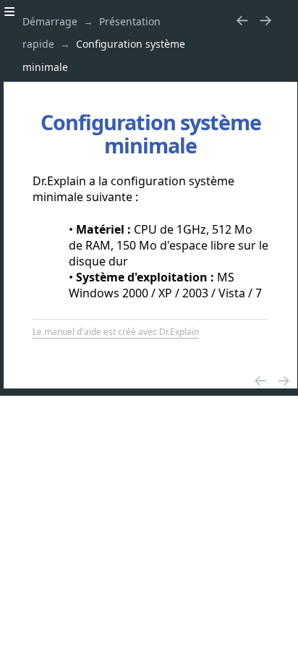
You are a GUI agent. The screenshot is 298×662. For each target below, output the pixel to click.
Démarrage (49, 21)
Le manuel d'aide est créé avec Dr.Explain (116, 332)
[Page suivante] (265, 19)
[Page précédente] (242, 19)
